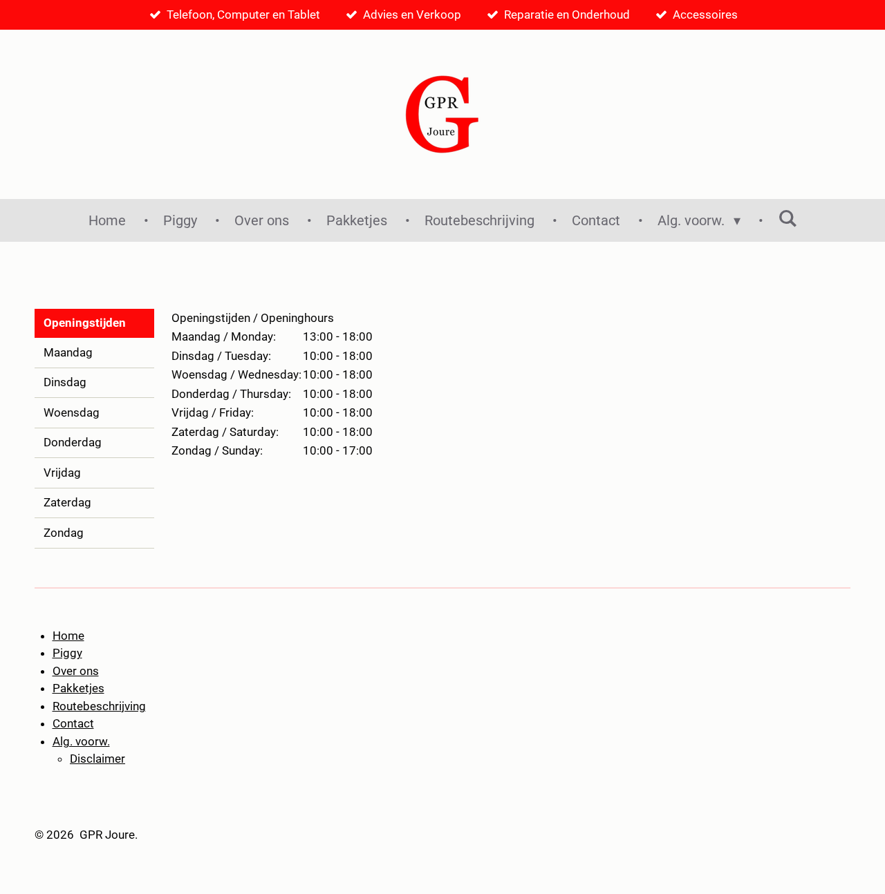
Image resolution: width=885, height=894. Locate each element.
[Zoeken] (787, 218)
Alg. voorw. (81, 741)
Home (68, 636)
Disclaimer (97, 758)
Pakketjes (78, 688)
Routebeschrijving (99, 706)
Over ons (76, 671)
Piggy (67, 653)
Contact (73, 723)
